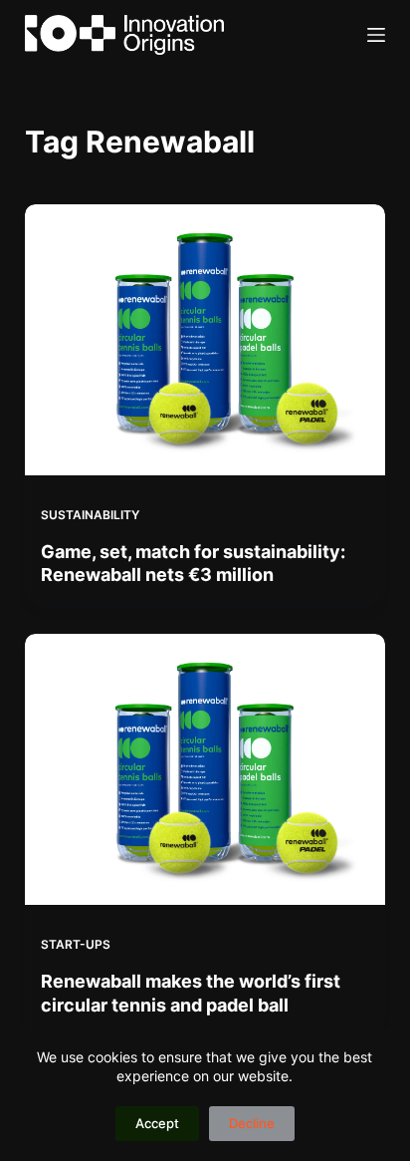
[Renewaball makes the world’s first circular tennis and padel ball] (205, 769)
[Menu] (376, 35)
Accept (157, 1123)
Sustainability (90, 514)
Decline (252, 1123)
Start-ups (75, 944)
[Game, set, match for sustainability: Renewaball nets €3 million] (205, 339)
